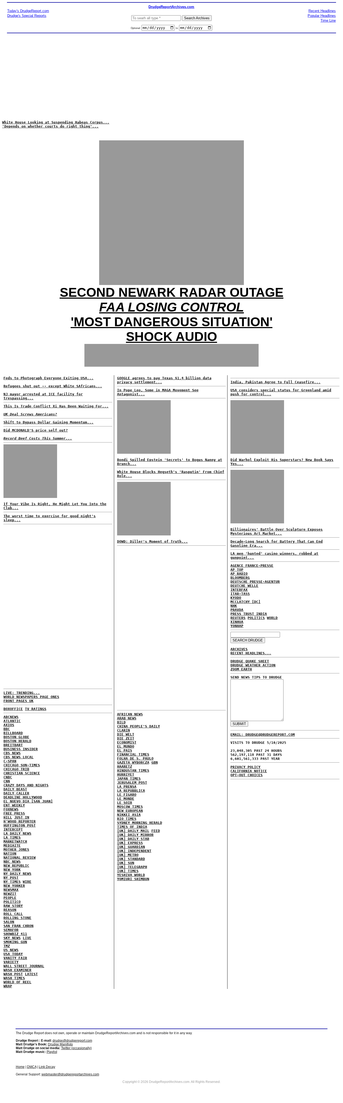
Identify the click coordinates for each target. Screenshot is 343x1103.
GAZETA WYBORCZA (133, 762)
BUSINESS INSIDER (20, 749)
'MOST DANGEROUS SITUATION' (172, 322)
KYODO (235, 598)
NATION (9, 853)
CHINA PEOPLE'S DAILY (138, 726)
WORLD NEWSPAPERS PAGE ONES (31, 697)
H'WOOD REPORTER (19, 821)
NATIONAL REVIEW (19, 858)
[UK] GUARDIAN (131, 847)
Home (20, 1067)
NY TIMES (12, 882)
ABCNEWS (10, 717)
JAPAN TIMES (129, 778)
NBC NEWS (12, 862)
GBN (154, 762)
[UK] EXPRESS (130, 843)
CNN (6, 781)
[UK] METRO (128, 855)
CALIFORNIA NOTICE (248, 771)
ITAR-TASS (240, 594)
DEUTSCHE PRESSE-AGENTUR (255, 582)
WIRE (27, 882)
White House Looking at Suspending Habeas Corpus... (55, 122)
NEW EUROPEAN (130, 811)
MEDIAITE (12, 845)
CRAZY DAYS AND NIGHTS (26, 785)
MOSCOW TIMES (130, 807)
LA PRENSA (126, 787)
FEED (155, 831)
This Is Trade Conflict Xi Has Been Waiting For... (56, 406)
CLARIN (123, 730)
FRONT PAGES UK (18, 701)
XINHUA (236, 622)
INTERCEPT (13, 829)
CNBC (7, 777)
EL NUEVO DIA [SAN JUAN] (28, 801)
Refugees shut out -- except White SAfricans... (52, 386)
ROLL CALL (13, 914)
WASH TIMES (14, 978)
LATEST (31, 974)
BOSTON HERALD (17, 741)
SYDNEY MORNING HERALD (139, 823)
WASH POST (13, 974)
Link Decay (47, 1067)
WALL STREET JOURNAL (23, 966)
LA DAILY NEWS (17, 833)
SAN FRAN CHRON (18, 926)
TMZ (6, 946)
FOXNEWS (10, 809)
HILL (7, 817)
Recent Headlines (322, 11)
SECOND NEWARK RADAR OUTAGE (172, 292)
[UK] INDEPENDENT (134, 851)
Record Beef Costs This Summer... (37, 438)
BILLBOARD (13, 733)
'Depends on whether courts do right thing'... (50, 126)
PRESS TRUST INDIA (248, 614)
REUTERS (237, 618)
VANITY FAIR (15, 958)
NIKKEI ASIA (129, 815)
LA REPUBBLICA (131, 791)
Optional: (136, 28)
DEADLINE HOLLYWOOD (22, 797)
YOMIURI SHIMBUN (133, 879)
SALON (8, 922)
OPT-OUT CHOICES (246, 775)
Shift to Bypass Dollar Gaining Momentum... (48, 422)
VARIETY (10, 962)
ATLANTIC (12, 721)
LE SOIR (124, 803)
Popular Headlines (322, 16)
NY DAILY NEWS (17, 874)
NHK (233, 606)
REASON (9, 910)
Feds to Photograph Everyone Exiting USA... (48, 378)
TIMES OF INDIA (132, 827)
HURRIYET (125, 774)
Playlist (52, 1052)
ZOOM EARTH (241, 669)
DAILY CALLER (16, 793)
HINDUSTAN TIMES (133, 770)
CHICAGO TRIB (16, 769)
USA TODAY (13, 954)
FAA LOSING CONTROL (171, 307)
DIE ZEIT (125, 738)
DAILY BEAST (15, 789)
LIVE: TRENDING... (21, 693)
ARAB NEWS (126, 718)
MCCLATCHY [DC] (245, 602)
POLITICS (256, 618)
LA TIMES (12, 837)
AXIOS (8, 725)
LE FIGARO (126, 795)
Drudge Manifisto (60, 1044)
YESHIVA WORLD (131, 875)
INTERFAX (239, 590)
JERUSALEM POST (132, 783)
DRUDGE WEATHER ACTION (252, 665)
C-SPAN (9, 761)
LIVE (27, 938)
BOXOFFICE (13, 709)
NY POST (10, 878)
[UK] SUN (125, 863)
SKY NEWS (12, 938)
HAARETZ (124, 766)
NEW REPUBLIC (16, 866)
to (177, 28)
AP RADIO (239, 574)
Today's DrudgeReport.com (28, 11)
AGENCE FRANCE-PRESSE (251, 566)
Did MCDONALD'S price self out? (35, 430)
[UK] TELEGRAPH (132, 867)
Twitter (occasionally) (76, 1048)
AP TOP (236, 570)
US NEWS (10, 950)
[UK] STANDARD (131, 859)
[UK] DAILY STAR (133, 839)
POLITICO (12, 902)
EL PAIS (124, 750)
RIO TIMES (126, 819)
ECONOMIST (126, 742)
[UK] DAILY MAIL (133, 831)
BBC (6, 729)
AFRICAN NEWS (130, 714)
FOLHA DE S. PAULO (135, 758)
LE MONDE (125, 799)
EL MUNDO (125, 746)
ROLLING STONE (17, 918)
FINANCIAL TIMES (133, 754)
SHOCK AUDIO (171, 336)
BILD (121, 722)
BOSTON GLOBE (16, 737)
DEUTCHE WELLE (244, 586)
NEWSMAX (10, 890)
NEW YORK (12, 870)
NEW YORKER (14, 886)
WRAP (7, 986)
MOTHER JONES (16, 849)
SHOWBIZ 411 (15, 934)
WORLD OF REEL (17, 982)
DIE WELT (125, 734)
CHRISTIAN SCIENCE (21, 773)
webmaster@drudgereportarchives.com (70, 1074)
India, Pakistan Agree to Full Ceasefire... (275, 382)
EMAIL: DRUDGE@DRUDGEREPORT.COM (262, 735)
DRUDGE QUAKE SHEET (249, 661)
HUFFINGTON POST (19, 825)
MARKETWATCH (15, 841)
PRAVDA (236, 610)
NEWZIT (9, 894)
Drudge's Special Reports (26, 16)
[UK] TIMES (128, 871)
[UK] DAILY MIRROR (135, 835)
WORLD (272, 618)
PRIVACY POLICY (245, 767)
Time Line (328, 20)
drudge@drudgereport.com (72, 1040)
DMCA (31, 1067)
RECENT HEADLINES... (250, 653)
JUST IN (21, 817)
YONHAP (236, 626)
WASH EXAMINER (17, 970)
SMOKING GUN (15, 942)
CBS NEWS (12, 753)
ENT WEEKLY (14, 805)
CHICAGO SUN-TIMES (21, 765)
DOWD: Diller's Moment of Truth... (152, 541)
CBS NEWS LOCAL (18, 757)
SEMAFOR (10, 930)
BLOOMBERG (240, 578)
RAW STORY (13, 906)
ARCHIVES (239, 649)
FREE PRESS (14, 813)
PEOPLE (9, 898)
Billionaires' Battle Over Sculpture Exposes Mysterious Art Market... (276, 531)
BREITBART (13, 745)
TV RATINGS (35, 709)
